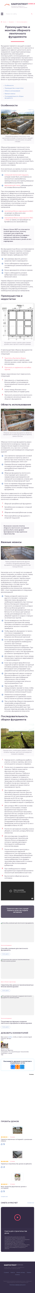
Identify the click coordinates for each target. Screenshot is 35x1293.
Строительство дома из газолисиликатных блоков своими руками (17, 986)
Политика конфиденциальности (17, 1284)
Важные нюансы (10, 93)
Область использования (12, 91)
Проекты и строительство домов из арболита (16, 1164)
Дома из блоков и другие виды (8, 981)
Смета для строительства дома (15, 1232)
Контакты (17, 1274)
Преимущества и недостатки (14, 88)
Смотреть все (4, 1196)
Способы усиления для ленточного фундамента (14, 949)
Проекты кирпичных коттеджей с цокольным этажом (16, 1140)
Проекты (29, 1272)
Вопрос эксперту (21, 1272)
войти (10, 1037)
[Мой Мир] (22, 1067)
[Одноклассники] (17, 1067)
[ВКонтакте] (13, 1067)
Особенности (9, 85)
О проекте (6, 1272)
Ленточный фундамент (6, 945)
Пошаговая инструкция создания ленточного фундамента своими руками (16, 1022)
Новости (13, 1272)
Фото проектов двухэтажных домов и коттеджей (13, 1187)
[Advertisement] (17, 1095)
